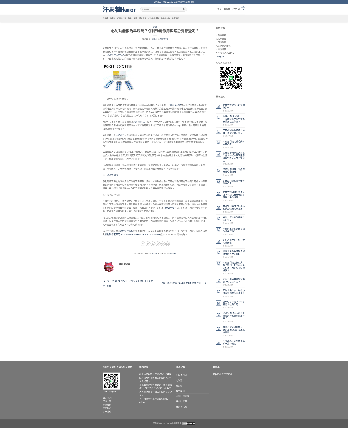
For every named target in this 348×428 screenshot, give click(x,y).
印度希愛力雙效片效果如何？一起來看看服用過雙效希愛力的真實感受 (234, 156)
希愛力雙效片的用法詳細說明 (234, 106)
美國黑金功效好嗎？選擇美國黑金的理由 (234, 252)
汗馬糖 (105, 18)
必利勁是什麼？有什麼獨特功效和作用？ (234, 303)
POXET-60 (119, 55)
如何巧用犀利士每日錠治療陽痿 (234, 241)
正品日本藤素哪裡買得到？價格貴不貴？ (234, 280)
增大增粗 (142, 18)
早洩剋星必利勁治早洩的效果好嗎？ (234, 229)
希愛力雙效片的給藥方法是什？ (234, 218)
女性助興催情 (153, 18)
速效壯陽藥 (132, 18)
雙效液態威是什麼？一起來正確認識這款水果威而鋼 (234, 329)
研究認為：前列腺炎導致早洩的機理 (234, 342)
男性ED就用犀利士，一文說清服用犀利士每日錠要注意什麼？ (234, 119)
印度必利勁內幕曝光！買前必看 (234, 142)
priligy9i (220, 56)
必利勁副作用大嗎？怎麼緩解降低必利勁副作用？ (234, 316)
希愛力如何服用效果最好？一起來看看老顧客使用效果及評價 (234, 194)
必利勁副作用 (113, 175)
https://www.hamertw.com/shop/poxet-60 (140, 234)
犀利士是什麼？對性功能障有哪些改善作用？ (234, 291)
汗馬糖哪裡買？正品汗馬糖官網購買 (234, 170)
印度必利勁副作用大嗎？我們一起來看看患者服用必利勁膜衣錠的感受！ (234, 266)
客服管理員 (164, 39)
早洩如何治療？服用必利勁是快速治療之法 (234, 207)
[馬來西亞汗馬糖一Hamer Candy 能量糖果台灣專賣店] (119, 9)
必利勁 (112, 18)
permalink (173, 253)
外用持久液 (165, 18)
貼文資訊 (175, 18)
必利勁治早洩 (174, 105)
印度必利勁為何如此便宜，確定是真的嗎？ (234, 131)
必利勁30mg (139, 122)
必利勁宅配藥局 (112, 234)
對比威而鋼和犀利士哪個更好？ (234, 181)
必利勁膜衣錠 (126, 230)
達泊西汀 (120, 135)
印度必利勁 (169, 208)
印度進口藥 (121, 18)
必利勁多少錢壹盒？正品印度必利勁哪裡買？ (181, 282)
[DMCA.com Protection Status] (188, 423)
